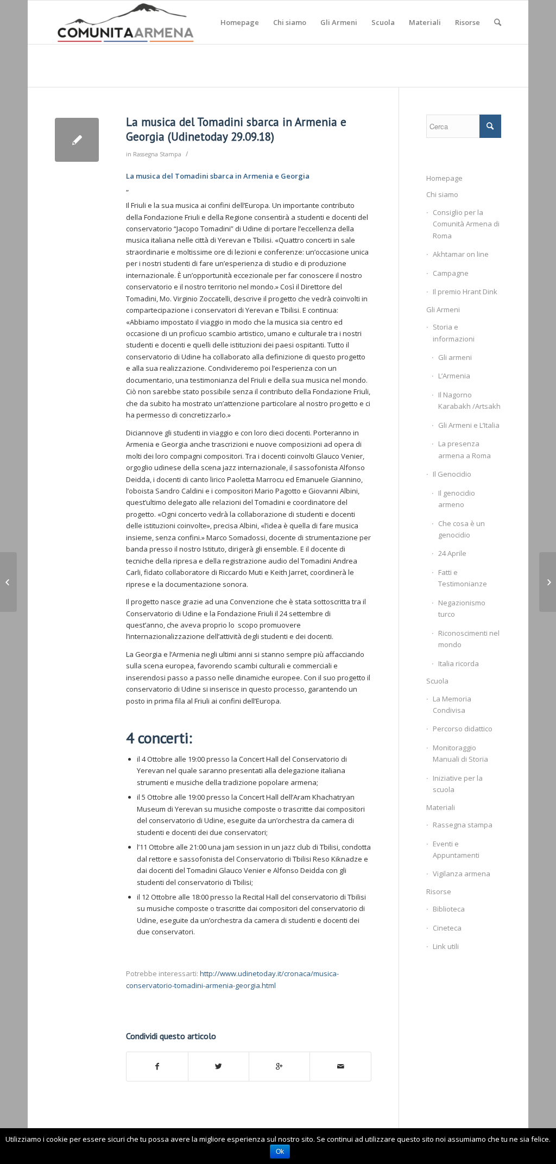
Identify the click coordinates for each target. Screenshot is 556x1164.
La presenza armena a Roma (464, 449)
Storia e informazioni (454, 332)
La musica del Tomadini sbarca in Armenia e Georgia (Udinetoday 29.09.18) (236, 129)
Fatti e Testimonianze (462, 578)
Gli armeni (455, 357)
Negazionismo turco (461, 608)
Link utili (446, 946)
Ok (280, 1151)
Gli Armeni (443, 309)
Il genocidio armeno (456, 498)
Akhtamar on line (461, 254)
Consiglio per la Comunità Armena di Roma (466, 224)
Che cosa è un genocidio (461, 529)
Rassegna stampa (462, 825)
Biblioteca (449, 909)
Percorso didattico (462, 728)
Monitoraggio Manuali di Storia (460, 753)
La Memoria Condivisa (452, 704)
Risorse (438, 891)
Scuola (437, 681)
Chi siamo (442, 194)
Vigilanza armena (461, 873)
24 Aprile (452, 553)
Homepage (444, 178)
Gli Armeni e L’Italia (469, 425)
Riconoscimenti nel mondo (469, 638)
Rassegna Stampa (157, 154)
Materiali (440, 807)
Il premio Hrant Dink (465, 291)
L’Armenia (454, 376)
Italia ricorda (458, 663)
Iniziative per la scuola (458, 783)
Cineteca (447, 928)
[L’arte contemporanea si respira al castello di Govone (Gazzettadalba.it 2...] (8, 582)
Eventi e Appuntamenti (456, 849)
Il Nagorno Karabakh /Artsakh (469, 400)
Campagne (451, 273)
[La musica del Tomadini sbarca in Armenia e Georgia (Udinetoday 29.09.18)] (77, 140)
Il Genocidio (452, 474)
